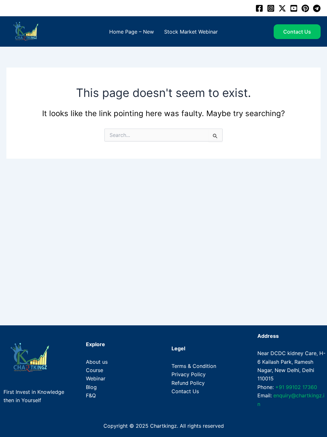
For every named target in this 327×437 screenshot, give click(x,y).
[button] (297, 31)
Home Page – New (131, 31)
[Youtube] (294, 8)
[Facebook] (259, 8)
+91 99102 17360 (296, 387)
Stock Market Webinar (191, 31)
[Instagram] (271, 8)
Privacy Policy (188, 374)
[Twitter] (282, 8)
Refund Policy (188, 383)
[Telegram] (317, 8)
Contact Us (185, 391)
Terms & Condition (193, 366)
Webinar (95, 378)
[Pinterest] (305, 8)
